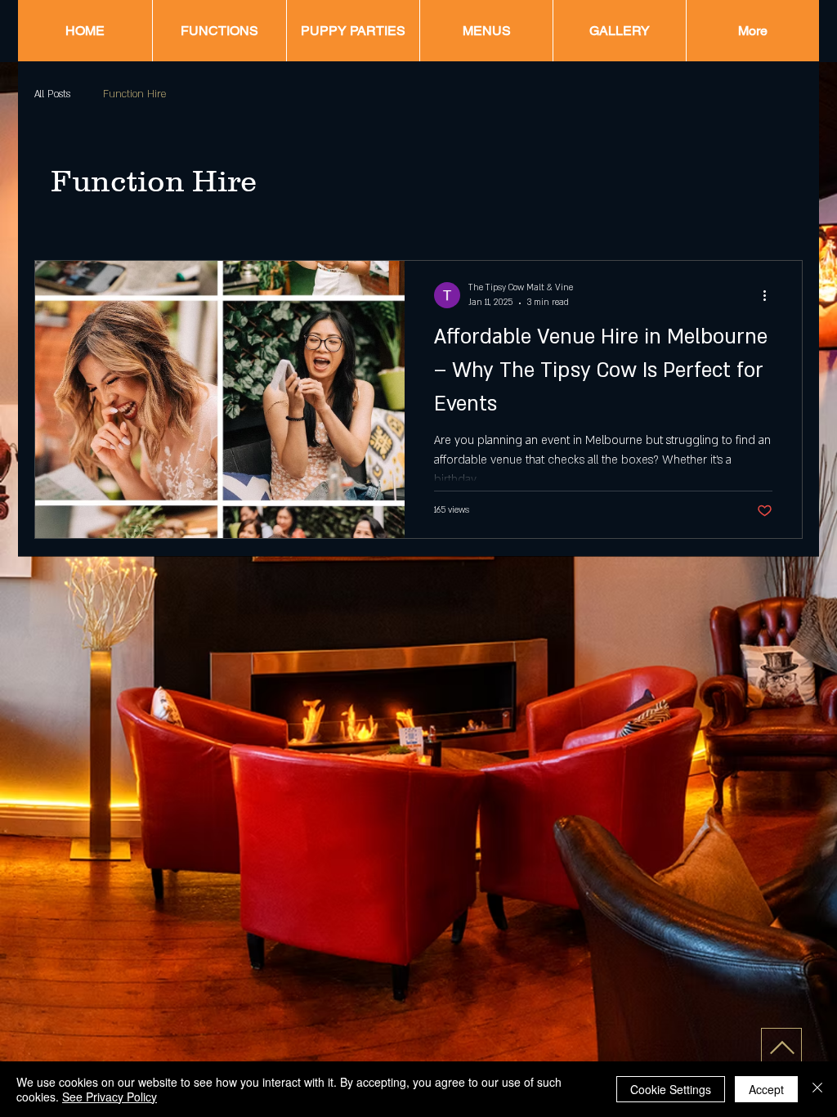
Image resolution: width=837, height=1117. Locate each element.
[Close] (817, 1089)
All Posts (52, 94)
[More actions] (770, 295)
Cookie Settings (670, 1089)
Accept (766, 1089)
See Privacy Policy (109, 1096)
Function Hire (135, 94)
